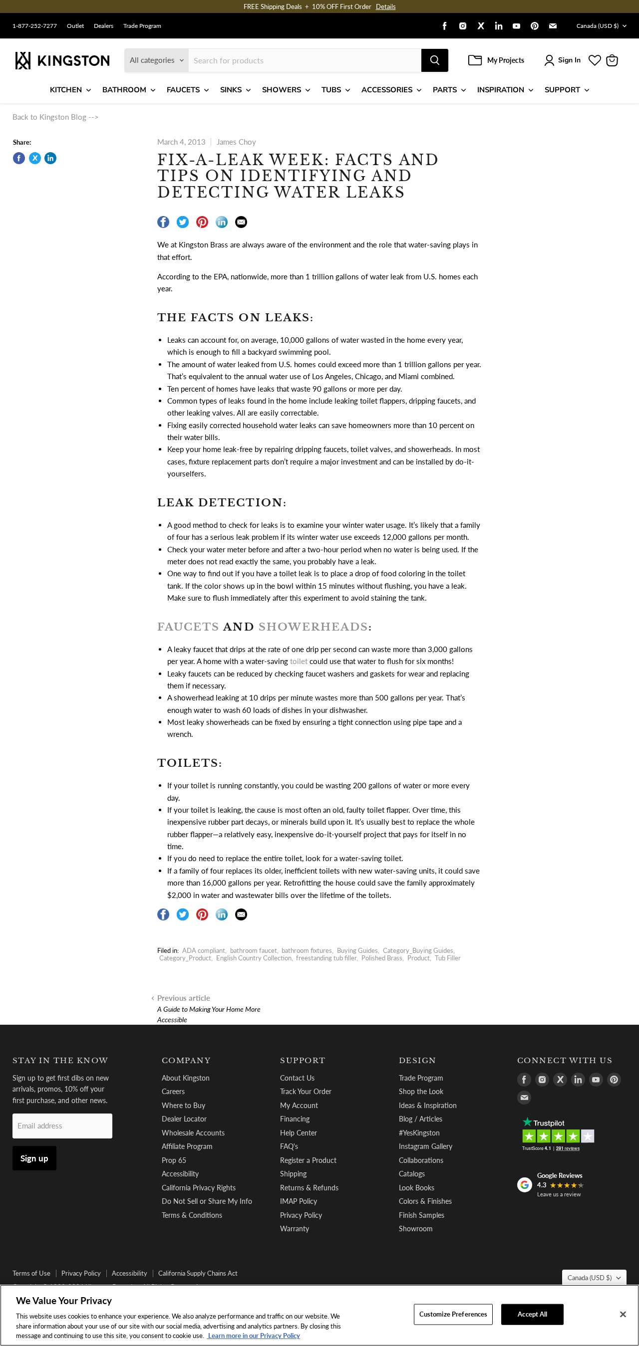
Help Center (298, 1132)
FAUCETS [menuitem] (183, 90)
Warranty (294, 1228)
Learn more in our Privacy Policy (253, 1336)
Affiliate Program (187, 1146)
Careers (173, 1091)
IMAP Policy (298, 1201)
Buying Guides (357, 950)
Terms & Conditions (192, 1215)
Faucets (188, 627)
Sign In (569, 60)
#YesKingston (419, 1132)
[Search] (434, 60)
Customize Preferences (453, 1314)
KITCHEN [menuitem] (66, 90)
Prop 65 (174, 1160)
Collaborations (421, 1160)
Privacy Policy (301, 1215)
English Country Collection (254, 958)
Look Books (416, 1187)
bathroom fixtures (307, 950)
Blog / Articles (420, 1119)
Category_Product (185, 958)
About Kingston (186, 1078)
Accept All (532, 1314)
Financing (295, 1119)
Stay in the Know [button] (60, 1060)
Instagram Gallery (425, 1146)
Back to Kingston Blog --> (55, 116)
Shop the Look (421, 1091)
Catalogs (412, 1173)
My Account (299, 1105)
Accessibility (180, 1173)
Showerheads (314, 627)
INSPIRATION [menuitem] (500, 90)
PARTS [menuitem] (445, 90)
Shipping (293, 1173)
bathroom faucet (253, 950)
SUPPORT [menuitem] (562, 90)
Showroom (416, 1228)
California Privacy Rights (199, 1187)
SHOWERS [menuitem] (281, 90)
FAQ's (289, 1146)
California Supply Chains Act (198, 1273)
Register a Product (308, 1160)
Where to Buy (183, 1105)
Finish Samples (421, 1215)
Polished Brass (381, 958)
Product (418, 958)
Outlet (75, 25)
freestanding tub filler (326, 958)
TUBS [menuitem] (331, 90)
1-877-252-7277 (34, 25)
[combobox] (305, 60)
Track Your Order (305, 1091)
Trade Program (142, 25)
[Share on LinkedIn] (50, 158)
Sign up (34, 1158)
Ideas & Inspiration (428, 1105)
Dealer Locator (184, 1119)
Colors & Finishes (425, 1201)
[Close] (623, 1315)
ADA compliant (203, 950)
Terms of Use (31, 1273)
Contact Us (297, 1078)
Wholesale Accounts (193, 1132)
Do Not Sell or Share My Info (207, 1201)
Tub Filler (448, 958)
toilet (299, 661)
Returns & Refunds (309, 1187)
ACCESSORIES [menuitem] (386, 90)
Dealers (103, 25)
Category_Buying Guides (418, 950)
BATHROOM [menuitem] (124, 90)
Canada (598, 25)
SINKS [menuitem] (231, 90)
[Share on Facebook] (19, 158)
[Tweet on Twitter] (35, 158)
